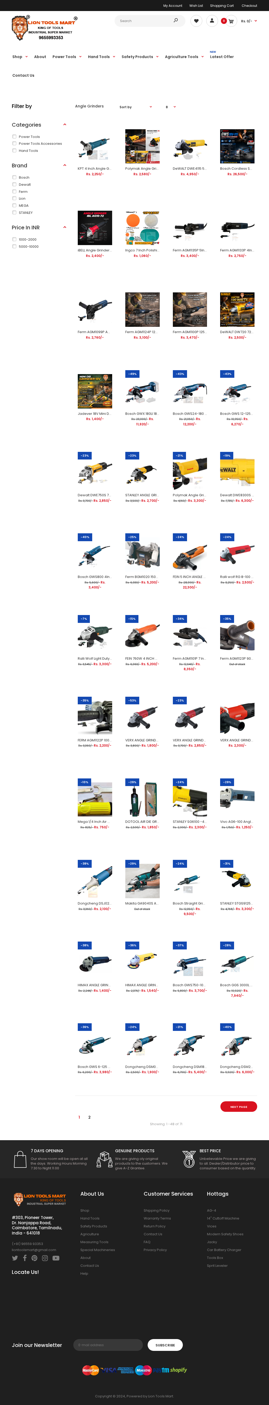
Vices (211, 1226)
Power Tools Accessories (40, 143)
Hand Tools (28, 150)
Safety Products (93, 1226)
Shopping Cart (222, 5)
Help (84, 1273)
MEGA (24, 205)
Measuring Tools (94, 1241)
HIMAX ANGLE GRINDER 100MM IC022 (154, 985)
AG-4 (211, 1210)
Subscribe (165, 1345)
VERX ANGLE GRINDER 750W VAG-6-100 (205, 740)
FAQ (147, 1241)
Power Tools (29, 136)
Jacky (212, 1241)
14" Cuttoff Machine (223, 1218)
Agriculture (89, 1234)
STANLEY (26, 212)
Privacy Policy (155, 1249)
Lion (22, 198)
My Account (172, 5)
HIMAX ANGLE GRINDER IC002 (101, 985)
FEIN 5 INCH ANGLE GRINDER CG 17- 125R (205, 576)
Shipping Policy (156, 1210)
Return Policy (154, 1226)
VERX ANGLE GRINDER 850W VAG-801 (155, 740)
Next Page (238, 1107)
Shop (84, 1210)
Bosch (24, 177)
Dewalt (25, 184)
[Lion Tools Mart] (44, 40)
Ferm (23, 191)
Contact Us (89, 1265)
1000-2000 (28, 239)
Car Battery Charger (224, 1249)
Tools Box (215, 1257)
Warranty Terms (157, 1218)
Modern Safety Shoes (225, 1234)
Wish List (196, 5)
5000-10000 (29, 246)
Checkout (249, 5)
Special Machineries (97, 1249)
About (85, 1257)
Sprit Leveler (217, 1265)
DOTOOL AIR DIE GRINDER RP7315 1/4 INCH (159, 821)
